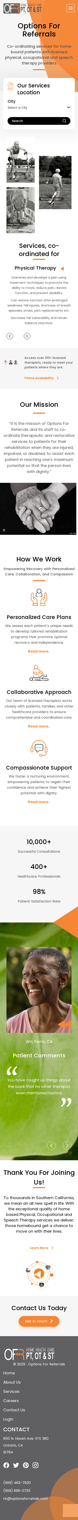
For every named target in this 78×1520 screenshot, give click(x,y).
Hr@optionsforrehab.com (25, 1498)
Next (27, 336)
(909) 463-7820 (17, 1482)
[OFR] (22, 8)
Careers (11, 1400)
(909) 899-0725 (16, 1490)
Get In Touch (39, 1321)
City (11, 101)
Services (11, 1391)
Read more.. (39, 651)
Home (9, 1373)
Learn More (39, 1248)
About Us (12, 1382)
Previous (9, 336)
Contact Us (14, 1410)
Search (17, 121)
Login (8, 1419)
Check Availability (39, 378)
